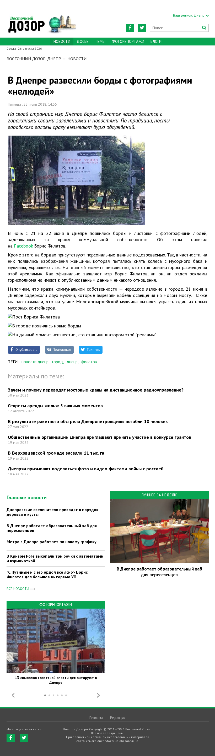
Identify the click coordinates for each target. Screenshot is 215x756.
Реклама (96, 717)
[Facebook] (130, 28)
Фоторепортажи (128, 41)
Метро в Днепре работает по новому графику (51, 541)
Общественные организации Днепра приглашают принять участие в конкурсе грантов (99, 437)
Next (98, 695)
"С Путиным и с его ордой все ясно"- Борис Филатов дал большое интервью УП (47, 574)
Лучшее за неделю (159, 494)
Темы (100, 41)
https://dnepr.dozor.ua (42, 19)
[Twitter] (142, 28)
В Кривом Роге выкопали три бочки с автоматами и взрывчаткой (55, 558)
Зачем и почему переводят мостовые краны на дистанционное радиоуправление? (96, 390)
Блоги (156, 41)
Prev (13, 695)
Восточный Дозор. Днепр (34, 58)
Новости (77, 58)
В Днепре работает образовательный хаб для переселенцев (52, 528)
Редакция (118, 717)
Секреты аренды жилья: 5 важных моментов (55, 406)
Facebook (23, 246)
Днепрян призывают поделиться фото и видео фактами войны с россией (86, 469)
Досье (83, 41)
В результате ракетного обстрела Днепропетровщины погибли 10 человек (88, 421)
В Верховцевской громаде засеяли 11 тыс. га (56, 453)
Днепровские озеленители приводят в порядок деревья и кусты (52, 512)
